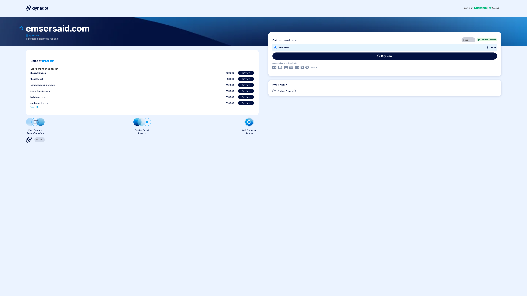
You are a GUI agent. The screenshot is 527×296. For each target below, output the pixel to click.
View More (35, 107)
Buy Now (386, 56)
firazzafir (48, 60)
